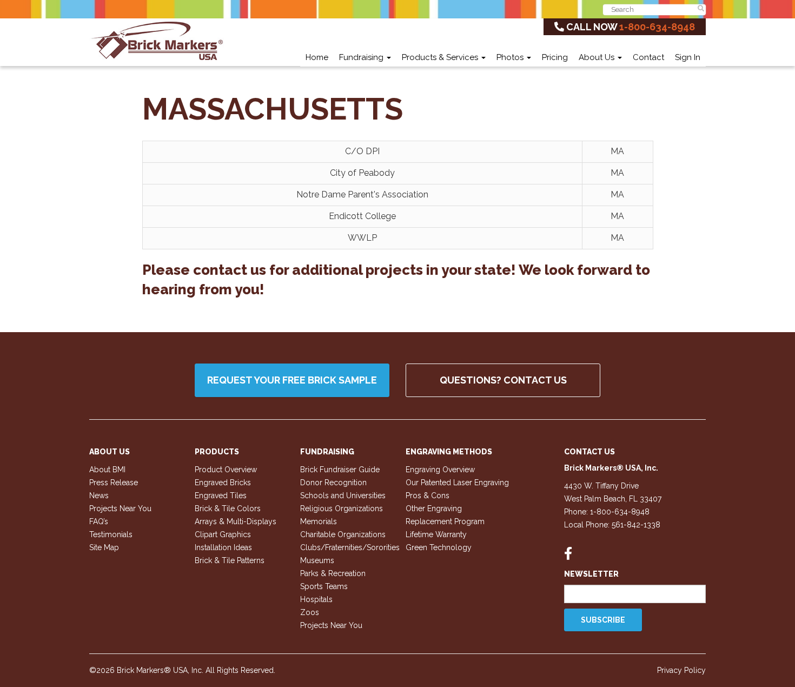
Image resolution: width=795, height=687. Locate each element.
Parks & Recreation (333, 573)
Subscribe (603, 620)
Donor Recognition (333, 482)
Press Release (113, 482)
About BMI (107, 469)
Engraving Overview (440, 469)
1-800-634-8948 (657, 26)
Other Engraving (434, 508)
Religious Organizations (341, 508)
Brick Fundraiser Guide (340, 469)
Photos (511, 57)
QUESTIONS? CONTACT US (503, 380)
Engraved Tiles (221, 495)
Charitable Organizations (343, 534)
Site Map (104, 547)
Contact (648, 57)
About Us (598, 57)
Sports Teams (324, 586)
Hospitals (316, 599)
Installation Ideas (223, 547)
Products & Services (441, 57)
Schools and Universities (343, 495)
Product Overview (226, 469)
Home (317, 57)
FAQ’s (98, 521)
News (99, 495)
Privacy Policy (681, 670)
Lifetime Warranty (436, 534)
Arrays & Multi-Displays (235, 521)
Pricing (555, 57)
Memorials (318, 521)
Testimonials (110, 534)
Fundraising (362, 57)
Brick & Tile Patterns (229, 560)
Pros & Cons (427, 495)
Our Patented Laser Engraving (457, 482)
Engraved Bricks (223, 482)
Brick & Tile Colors (228, 508)
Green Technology (439, 547)
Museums (317, 560)
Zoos (309, 612)
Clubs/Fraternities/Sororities (350, 547)
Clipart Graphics (223, 534)
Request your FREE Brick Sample (292, 380)
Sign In (687, 57)
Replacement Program (445, 521)
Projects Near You (120, 508)
